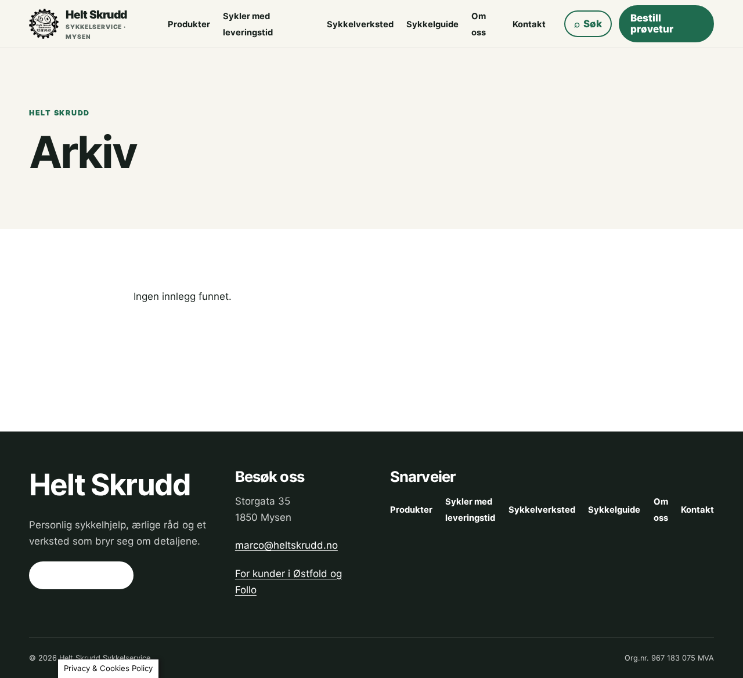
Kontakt (529, 24)
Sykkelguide (432, 24)
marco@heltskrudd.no (286, 545)
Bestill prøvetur (651, 23)
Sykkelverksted (360, 24)
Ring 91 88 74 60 (81, 575)
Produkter (189, 24)
